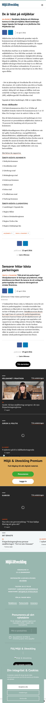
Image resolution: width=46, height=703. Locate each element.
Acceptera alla (23, 687)
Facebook (20, 653)
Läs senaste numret (23, 664)
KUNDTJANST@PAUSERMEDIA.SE (27, 589)
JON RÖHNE (23, 581)
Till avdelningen (37, 378)
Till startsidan (23, 364)
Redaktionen (12, 603)
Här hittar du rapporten (11, 153)
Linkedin (26, 653)
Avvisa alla (23, 698)
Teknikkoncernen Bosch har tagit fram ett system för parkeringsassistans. (22, 312)
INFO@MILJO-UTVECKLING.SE (28, 592)
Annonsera (34, 603)
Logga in (23, 481)
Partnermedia (23, 603)
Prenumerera (23, 474)
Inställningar (23, 693)
